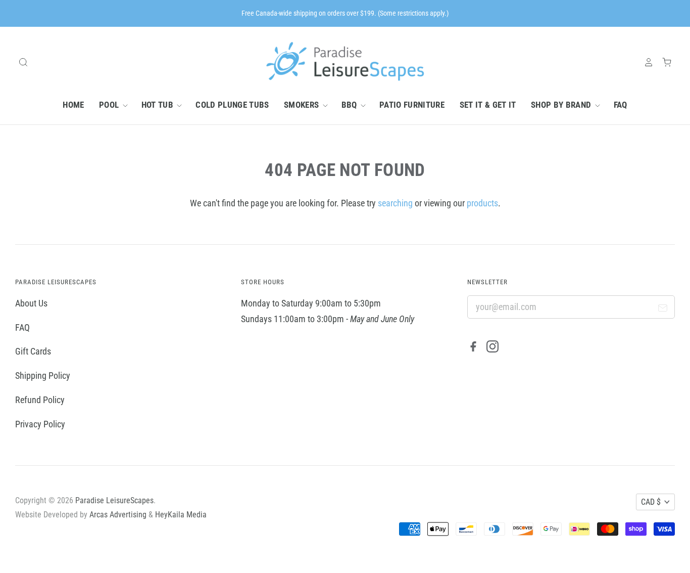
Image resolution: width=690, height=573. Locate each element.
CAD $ (651, 502)
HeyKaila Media (181, 514)
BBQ (350, 105)
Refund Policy (40, 399)
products (482, 203)
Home (73, 105)
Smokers (302, 105)
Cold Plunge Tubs (232, 105)
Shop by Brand (562, 105)
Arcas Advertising (117, 514)
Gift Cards (33, 351)
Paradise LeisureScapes (114, 500)
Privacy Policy (40, 424)
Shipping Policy (42, 375)
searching (395, 203)
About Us (31, 303)
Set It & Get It (488, 105)
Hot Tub (158, 105)
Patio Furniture (412, 105)
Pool (110, 105)
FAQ (620, 105)
